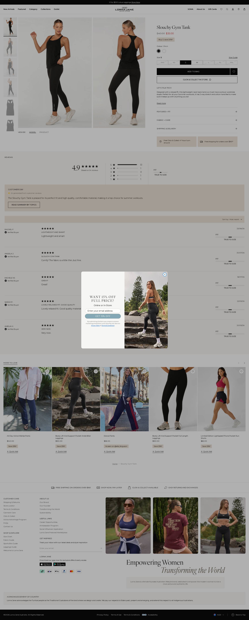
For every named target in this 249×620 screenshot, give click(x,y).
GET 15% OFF (102, 316)
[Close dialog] (165, 274)
